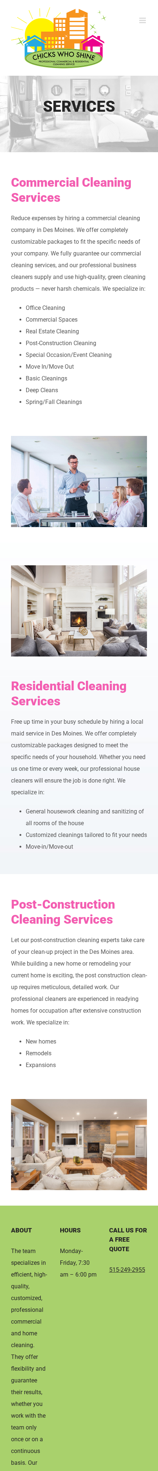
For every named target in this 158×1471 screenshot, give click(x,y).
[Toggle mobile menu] (143, 20)
